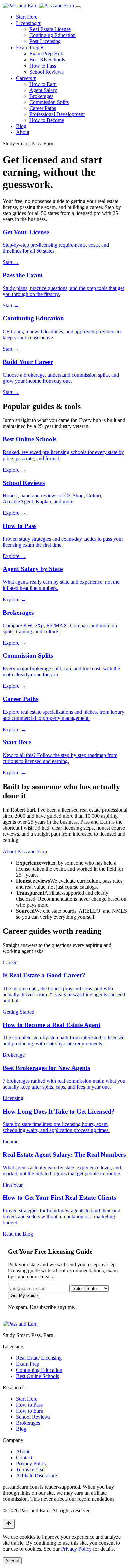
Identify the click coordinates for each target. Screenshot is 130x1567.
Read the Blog (18, 1234)
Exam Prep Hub (46, 53)
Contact (24, 1457)
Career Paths (42, 108)
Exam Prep (29, 47)
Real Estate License (50, 29)
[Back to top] (9, 1524)
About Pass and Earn (25, 851)
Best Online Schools (37, 1376)
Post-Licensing (45, 41)
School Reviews (46, 72)
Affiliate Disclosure (36, 1475)
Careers (26, 78)
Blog (21, 126)
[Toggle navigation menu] (78, 7)
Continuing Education (52, 35)
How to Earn (43, 84)
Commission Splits (49, 102)
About (22, 132)
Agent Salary (43, 90)
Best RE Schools (47, 59)
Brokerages (41, 96)
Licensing (28, 23)
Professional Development (57, 114)
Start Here (26, 17)
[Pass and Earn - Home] (39, 5)
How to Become (46, 120)
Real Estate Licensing (39, 1358)
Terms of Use (30, 1469)
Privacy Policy (31, 1463)
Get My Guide (24, 1295)
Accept (12, 1560)
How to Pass (42, 66)
